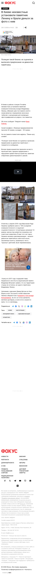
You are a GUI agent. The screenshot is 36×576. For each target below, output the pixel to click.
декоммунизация (24, 313)
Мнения (22, 456)
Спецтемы (23, 459)
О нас (3, 466)
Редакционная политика (7, 477)
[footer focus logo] (9, 451)
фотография (20, 310)
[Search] (33, 2)
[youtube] (20, 481)
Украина (5, 8)
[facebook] (5, 481)
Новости (4, 456)
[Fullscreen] (32, 188)
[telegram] (15, 481)
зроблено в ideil (6, 572)
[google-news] (30, 481)
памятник (7, 317)
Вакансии (23, 466)
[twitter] (10, 481)
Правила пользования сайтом (6, 471)
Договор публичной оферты (23, 471)
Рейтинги (5, 459)
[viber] (25, 481)
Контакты (28, 569)
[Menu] (2, 2)
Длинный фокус (7, 463)
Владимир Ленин (9, 313)
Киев (10, 310)
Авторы (22, 463)
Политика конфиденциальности (12, 569)
